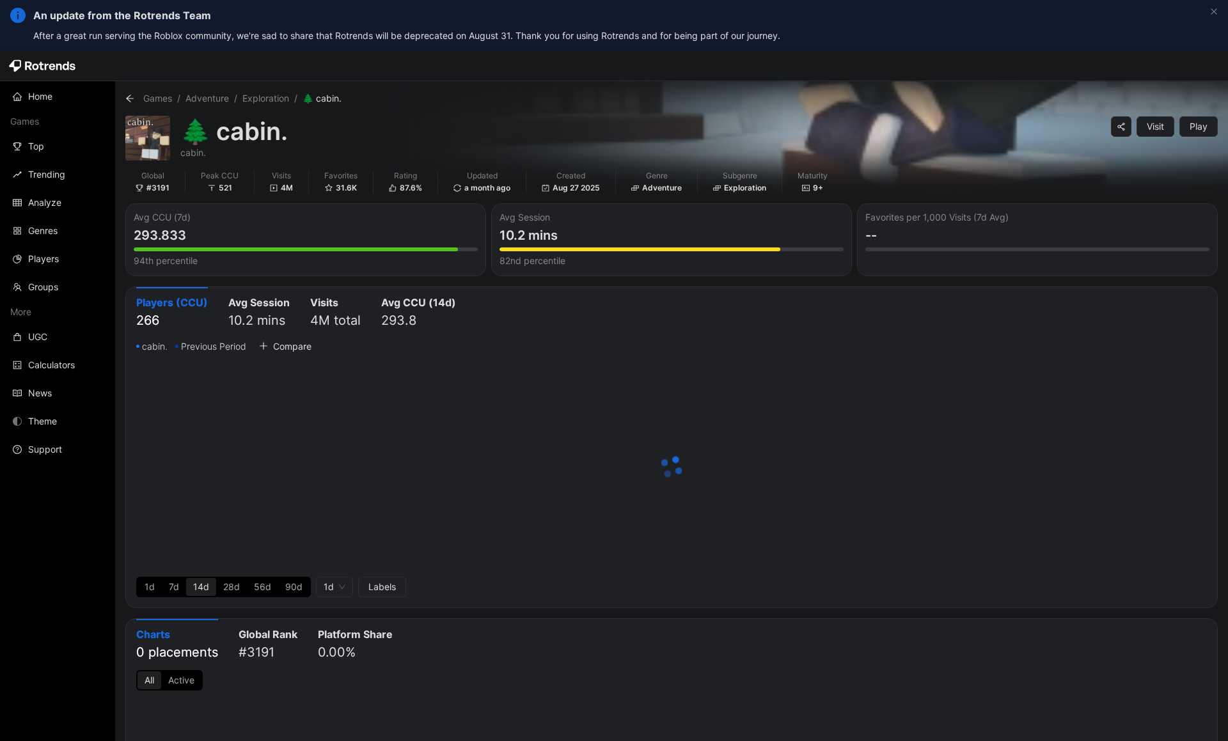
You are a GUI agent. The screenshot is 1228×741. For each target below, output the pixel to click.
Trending (46, 174)
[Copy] (1121, 126)
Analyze (44, 202)
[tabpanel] (671, 468)
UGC (37, 336)
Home (40, 96)
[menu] (57, 273)
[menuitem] (58, 96)
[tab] (172, 313)
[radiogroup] (223, 587)
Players (43, 258)
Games (157, 98)
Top (36, 146)
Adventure (207, 98)
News (40, 392)
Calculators (51, 364)
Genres (43, 230)
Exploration (265, 98)
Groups (43, 286)
